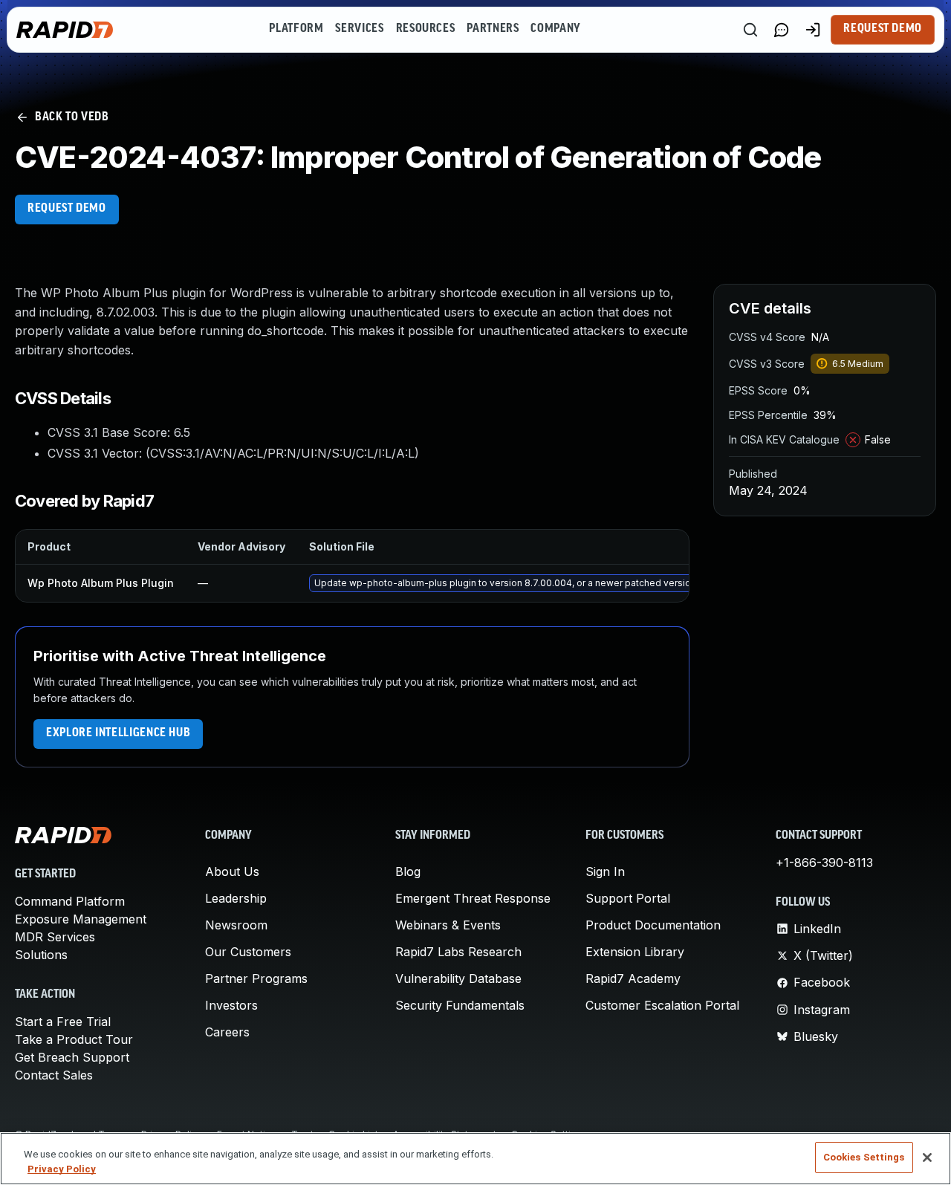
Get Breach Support (72, 1057)
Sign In (605, 871)
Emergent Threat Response (473, 898)
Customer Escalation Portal (662, 1005)
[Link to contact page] (781, 29)
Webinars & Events (448, 925)
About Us (232, 871)
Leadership (236, 898)
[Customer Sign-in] (812, 29)
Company (555, 29)
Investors (231, 1005)
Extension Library (634, 951)
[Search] (750, 29)
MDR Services (55, 936)
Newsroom (236, 925)
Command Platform (70, 901)
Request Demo (882, 29)
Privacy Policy (61, 1169)
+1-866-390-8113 (824, 862)
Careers (227, 1032)
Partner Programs (256, 978)
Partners (493, 29)
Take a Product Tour (74, 1039)
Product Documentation (653, 925)
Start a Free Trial (63, 1021)
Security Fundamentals (460, 1005)
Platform (296, 29)
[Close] (927, 1157)
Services (359, 29)
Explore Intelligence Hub (118, 733)
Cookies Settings (864, 1157)
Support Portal (627, 898)
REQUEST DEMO (66, 209)
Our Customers (248, 951)
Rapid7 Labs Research (458, 951)
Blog (408, 871)
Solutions (41, 954)
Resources (425, 29)
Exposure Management (80, 919)
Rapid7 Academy (633, 978)
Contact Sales (54, 1075)
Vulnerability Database (458, 978)
